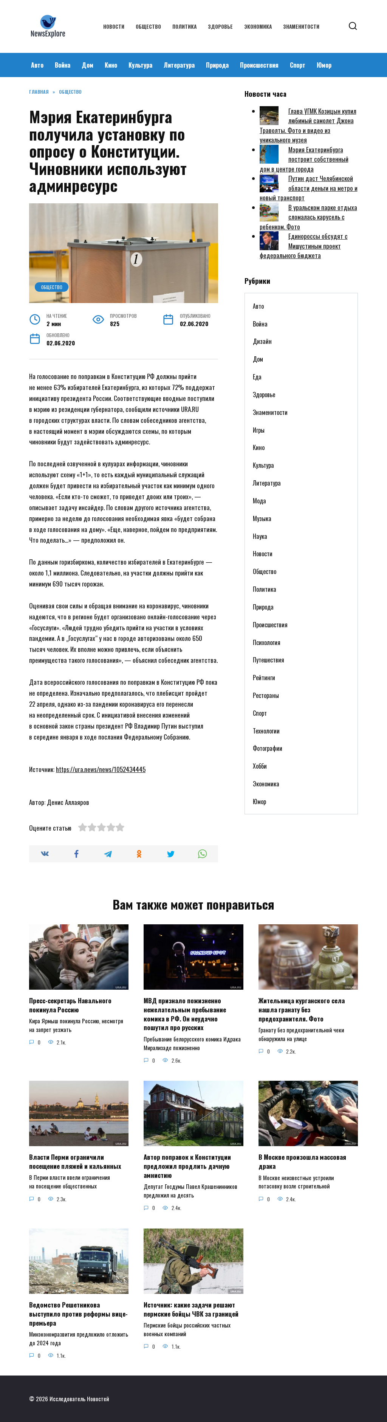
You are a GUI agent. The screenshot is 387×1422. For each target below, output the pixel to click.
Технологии (266, 730)
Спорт (297, 65)
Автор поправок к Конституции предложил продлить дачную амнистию (187, 1166)
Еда (257, 376)
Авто (37, 65)
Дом (87, 65)
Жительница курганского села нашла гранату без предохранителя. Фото (302, 1009)
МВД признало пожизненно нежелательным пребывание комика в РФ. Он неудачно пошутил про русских (185, 1014)
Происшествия (259, 65)
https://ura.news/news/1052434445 (101, 769)
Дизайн (262, 341)
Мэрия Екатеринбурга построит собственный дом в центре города (304, 159)
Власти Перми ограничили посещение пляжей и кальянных (75, 1161)
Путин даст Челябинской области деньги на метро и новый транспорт (309, 187)
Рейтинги (264, 677)
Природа (217, 65)
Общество (148, 26)
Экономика (258, 26)
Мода (259, 500)
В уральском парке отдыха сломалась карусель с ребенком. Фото (308, 217)
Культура (140, 65)
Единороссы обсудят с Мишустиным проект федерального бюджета (304, 245)
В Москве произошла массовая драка (302, 1161)
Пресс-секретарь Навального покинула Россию (70, 1005)
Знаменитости (301, 26)
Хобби (260, 766)
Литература (179, 65)
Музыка (262, 518)
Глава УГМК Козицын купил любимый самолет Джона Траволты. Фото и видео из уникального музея (308, 125)
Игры (259, 430)
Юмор (324, 65)
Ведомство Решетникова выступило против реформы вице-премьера (78, 1314)
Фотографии (267, 748)
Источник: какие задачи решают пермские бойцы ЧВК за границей (191, 1309)
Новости (113, 26)
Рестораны (266, 695)
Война (62, 65)
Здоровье (220, 26)
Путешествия (268, 659)
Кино (111, 65)
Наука (260, 536)
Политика (184, 26)
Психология (266, 642)
